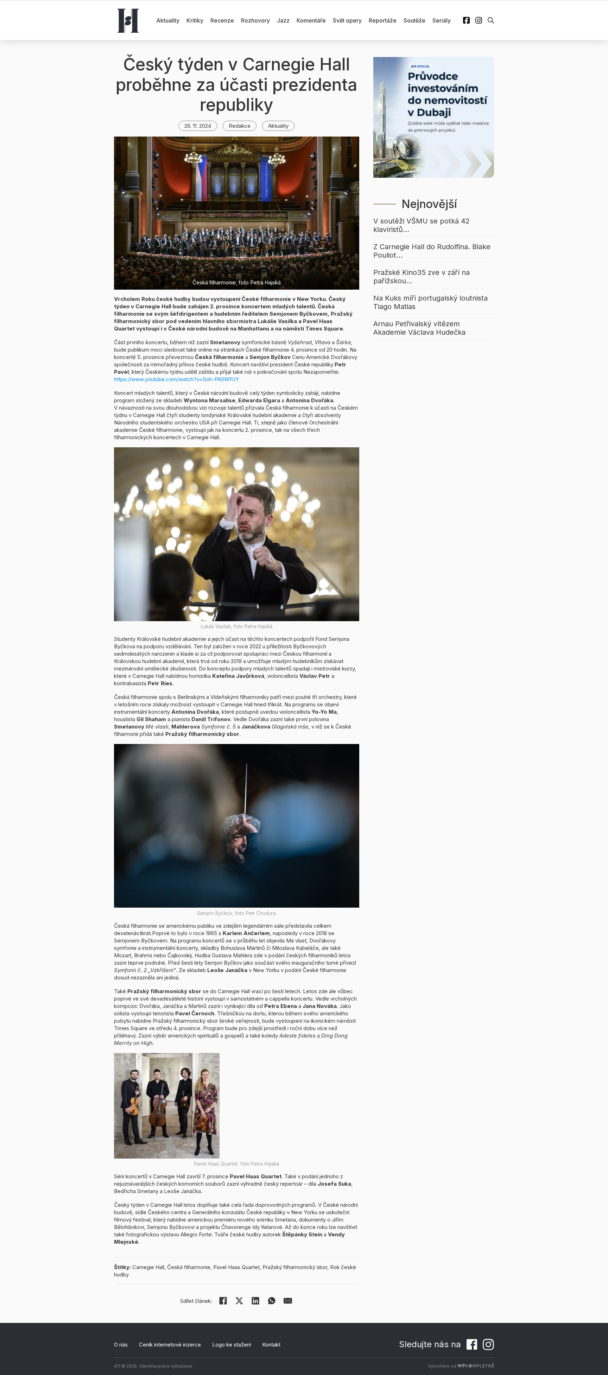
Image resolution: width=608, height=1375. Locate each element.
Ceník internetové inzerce (170, 1344)
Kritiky (194, 20)
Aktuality (167, 20)
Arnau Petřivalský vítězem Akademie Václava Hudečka (419, 328)
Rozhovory (255, 20)
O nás (121, 1344)
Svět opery (347, 20)
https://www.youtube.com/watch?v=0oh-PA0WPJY (176, 379)
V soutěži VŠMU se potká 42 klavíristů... (421, 225)
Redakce (240, 125)
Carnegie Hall (148, 1267)
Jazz (283, 20)
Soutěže (414, 20)
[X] (239, 1300)
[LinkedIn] (255, 1300)
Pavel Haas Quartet (236, 1267)
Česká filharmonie (188, 1267)
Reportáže (383, 20)
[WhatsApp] (271, 1300)
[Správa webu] (475, 1366)
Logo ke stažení (231, 1344)
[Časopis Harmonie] (128, 20)
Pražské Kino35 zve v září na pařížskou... (421, 276)
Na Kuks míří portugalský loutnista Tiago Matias (430, 302)
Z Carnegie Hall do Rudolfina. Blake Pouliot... (431, 250)
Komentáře (311, 20)
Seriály (441, 20)
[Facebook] (223, 1300)
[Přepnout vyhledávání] (491, 20)
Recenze (222, 20)
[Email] (288, 1300)
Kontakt (271, 1344)
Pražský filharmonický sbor (294, 1267)
